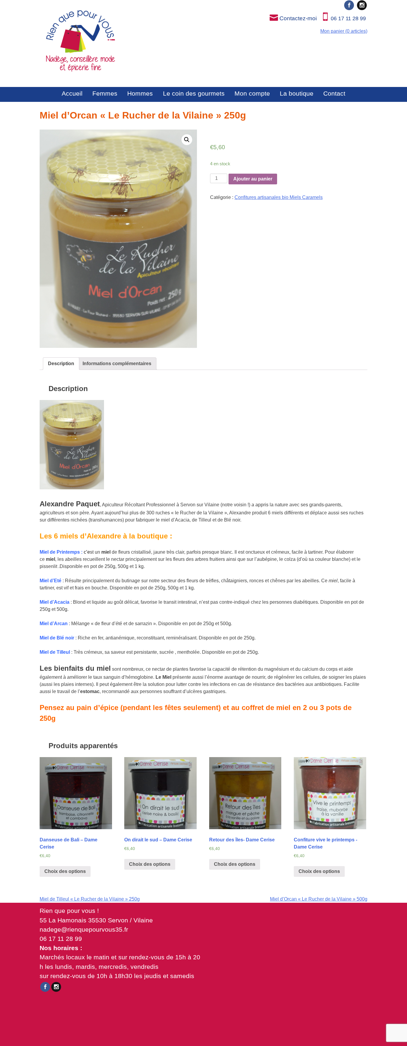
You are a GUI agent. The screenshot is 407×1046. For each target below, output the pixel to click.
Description (61, 363)
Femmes (104, 93)
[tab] (61, 363)
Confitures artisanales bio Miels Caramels (278, 197)
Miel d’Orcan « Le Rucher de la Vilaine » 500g (318, 899)
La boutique (296, 93)
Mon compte (252, 93)
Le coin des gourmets (194, 93)
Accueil (72, 93)
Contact (334, 93)
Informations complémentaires (117, 363)
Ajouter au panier (252, 178)
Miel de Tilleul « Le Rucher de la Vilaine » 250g (90, 899)
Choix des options (65, 871)
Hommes (140, 93)
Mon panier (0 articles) (343, 31)
